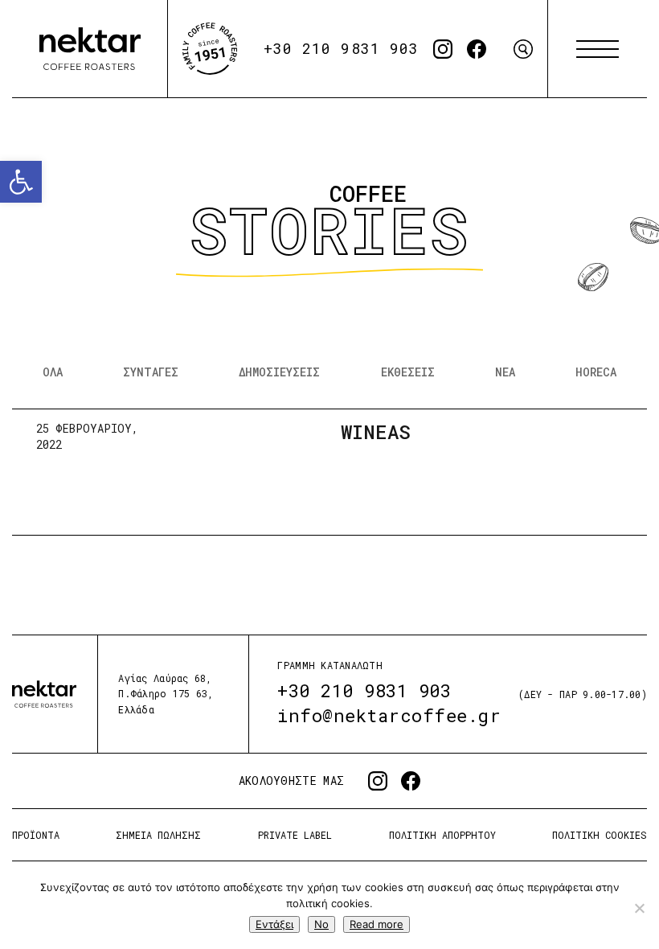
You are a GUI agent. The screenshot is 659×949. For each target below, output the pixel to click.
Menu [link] (597, 49)
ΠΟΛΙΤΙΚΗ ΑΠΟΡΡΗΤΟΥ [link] (442, 834)
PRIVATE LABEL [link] (295, 834)
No (321, 924)
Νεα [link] (505, 372)
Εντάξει (274, 924)
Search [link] (523, 49)
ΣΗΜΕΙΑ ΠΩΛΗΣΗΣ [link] (158, 834)
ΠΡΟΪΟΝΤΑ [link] (35, 834)
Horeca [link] (595, 372)
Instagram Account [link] (442, 49)
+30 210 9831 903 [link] (341, 48)
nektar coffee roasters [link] (44, 693)
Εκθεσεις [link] (408, 372)
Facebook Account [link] (476, 49)
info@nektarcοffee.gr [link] (389, 715)
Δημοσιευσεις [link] (279, 372)
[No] (639, 908)
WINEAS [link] (376, 432)
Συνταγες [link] (150, 372)
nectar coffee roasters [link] (90, 49)
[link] (21, 182)
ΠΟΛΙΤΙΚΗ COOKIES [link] (599, 834)
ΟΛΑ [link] (53, 372)
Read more (376, 924)
